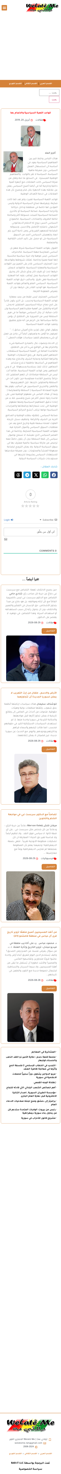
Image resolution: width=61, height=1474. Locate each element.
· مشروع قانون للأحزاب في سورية (39, 1118)
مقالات (39, 120)
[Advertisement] (30, 47)
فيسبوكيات (47, 858)
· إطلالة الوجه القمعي (45, 1082)
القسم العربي (46, 84)
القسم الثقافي (31, 84)
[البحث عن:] (49, 92)
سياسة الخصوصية (30, 1469)
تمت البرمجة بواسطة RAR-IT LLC (30, 1463)
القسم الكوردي (15, 84)
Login (7, 519)
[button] (4, 7)
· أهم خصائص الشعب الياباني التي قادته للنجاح (31, 1088)
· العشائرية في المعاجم (44, 1052)
